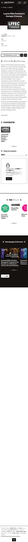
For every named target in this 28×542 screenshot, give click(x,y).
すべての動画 (5, 276)
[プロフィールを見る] (25, 2)
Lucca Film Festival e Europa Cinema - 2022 (4, 138)
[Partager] (21, 55)
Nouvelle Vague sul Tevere (4, 216)
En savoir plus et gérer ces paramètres (10, 536)
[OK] (14, 539)
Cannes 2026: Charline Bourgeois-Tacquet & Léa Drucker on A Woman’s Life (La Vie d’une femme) (9, 263)
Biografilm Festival (15, 209)
